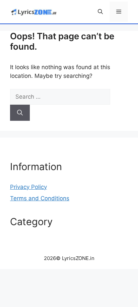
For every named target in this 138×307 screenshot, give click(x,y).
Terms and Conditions (39, 198)
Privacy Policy (28, 187)
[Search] (20, 113)
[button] (100, 12)
